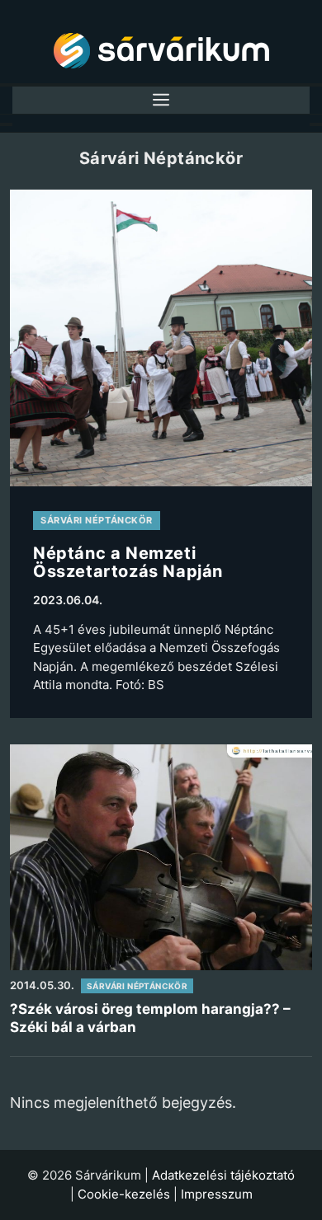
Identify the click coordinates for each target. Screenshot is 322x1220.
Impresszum (217, 1194)
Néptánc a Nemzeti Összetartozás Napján (128, 562)
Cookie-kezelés (124, 1194)
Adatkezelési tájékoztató (223, 1175)
